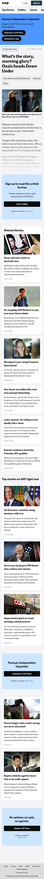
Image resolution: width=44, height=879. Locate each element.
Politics (22, 9)
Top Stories (8, 9)
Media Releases (22, 869)
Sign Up (36, 3)
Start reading (22, 204)
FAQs (20, 866)
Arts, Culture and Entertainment (16, 78)
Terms (6, 866)
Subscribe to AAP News (13, 32)
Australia (37, 78)
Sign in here (29, 211)
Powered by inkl (22, 873)
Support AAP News (22, 828)
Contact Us (36, 866)
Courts (33, 9)
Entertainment (10, 49)
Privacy (13, 866)
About (27, 866)
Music (5, 83)
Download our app (11, 39)
